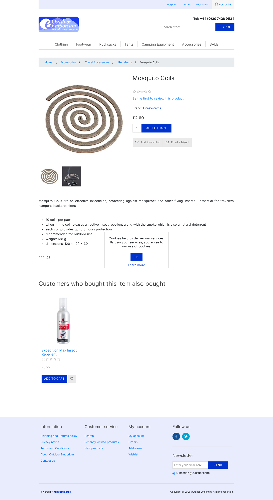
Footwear (83, 44)
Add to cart (156, 128)
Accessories (191, 44)
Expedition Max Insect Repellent (59, 352)
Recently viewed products (102, 442)
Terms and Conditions (55, 448)
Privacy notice (50, 442)
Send (218, 465)
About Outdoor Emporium (57, 454)
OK (136, 257)
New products (94, 448)
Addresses (135, 448)
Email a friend (180, 142)
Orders (133, 442)
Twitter (186, 436)
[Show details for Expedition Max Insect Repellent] (63, 320)
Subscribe (182, 472)
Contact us (48, 460)
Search (224, 27)
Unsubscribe (201, 472)
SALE (214, 44)
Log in (186, 4)
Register (171, 4)
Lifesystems (152, 108)
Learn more (136, 265)
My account (136, 435)
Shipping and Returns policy (59, 435)
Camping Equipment (158, 44)
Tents (129, 44)
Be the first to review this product (158, 98)
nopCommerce (62, 491)
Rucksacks (107, 44)
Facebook (176, 436)
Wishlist (133, 454)
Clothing (61, 44)
